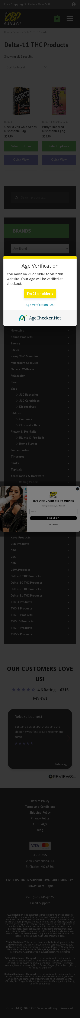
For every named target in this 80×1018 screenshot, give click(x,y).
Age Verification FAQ (40, 305)
